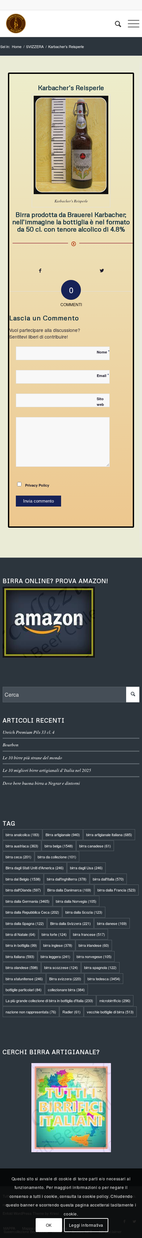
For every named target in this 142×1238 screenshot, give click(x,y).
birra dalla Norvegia (76, 901)
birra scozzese (61, 967)
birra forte (54, 934)
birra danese (112, 923)
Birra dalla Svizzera (70, 923)
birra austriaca (22, 845)
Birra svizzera (65, 978)
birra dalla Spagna (25, 923)
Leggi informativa (86, 1225)
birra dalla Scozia (83, 912)
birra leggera (55, 956)
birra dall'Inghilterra (67, 879)
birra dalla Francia (116, 889)
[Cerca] (114, 23)
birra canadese (95, 845)
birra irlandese (94, 945)
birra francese (89, 934)
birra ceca (18, 856)
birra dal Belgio (23, 879)
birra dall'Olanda (23, 889)
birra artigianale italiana (109, 834)
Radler (71, 1011)
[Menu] (130, 23)
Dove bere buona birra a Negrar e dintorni (41, 783)
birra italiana (20, 956)
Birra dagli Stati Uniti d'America (35, 867)
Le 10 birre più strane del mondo (32, 757)
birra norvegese (94, 956)
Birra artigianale (63, 834)
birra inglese (57, 945)
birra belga (59, 845)
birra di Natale (20, 934)
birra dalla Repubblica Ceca (32, 912)
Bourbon (10, 744)
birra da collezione (57, 856)
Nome (103, 352)
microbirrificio (114, 1000)
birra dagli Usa (86, 867)
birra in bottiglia (21, 945)
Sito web (100, 401)
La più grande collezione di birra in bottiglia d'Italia (49, 1000)
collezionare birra (66, 989)
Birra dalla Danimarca (69, 889)
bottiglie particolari (24, 989)
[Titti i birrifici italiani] (71, 1108)
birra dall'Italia (108, 879)
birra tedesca (104, 978)
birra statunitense (24, 978)
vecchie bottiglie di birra (110, 1011)
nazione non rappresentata (31, 1011)
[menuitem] (114, 23)
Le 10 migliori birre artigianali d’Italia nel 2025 (47, 770)
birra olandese (22, 967)
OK (49, 1225)
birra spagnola (100, 967)
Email (103, 375)
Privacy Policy (37, 485)
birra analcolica (22, 834)
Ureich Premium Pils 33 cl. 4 (28, 732)
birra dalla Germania (28, 901)
